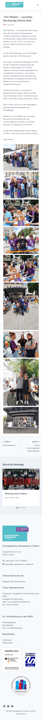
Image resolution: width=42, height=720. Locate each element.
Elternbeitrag (7, 625)
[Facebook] (4, 706)
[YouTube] (12, 706)
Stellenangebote (9, 622)
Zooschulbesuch (9, 443)
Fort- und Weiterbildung (12, 628)
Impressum (7, 640)
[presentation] (21, 479)
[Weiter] (36, 487)
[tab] (16, 507)
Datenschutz (7, 643)
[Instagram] (8, 706)
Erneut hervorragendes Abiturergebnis (33, 446)
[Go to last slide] (5, 487)
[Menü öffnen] (38, 4)
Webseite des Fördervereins (13, 582)
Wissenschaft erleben (16, 493)
